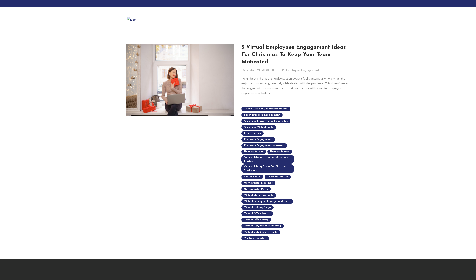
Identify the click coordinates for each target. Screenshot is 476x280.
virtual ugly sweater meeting (262, 226)
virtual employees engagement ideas (267, 201)
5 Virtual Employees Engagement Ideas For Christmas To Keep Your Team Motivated (293, 55)
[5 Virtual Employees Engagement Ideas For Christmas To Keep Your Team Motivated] (180, 79)
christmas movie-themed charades (266, 121)
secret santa (252, 177)
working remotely (255, 238)
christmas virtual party (258, 127)
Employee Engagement (302, 70)
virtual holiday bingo (257, 207)
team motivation (277, 177)
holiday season (279, 151)
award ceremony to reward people (265, 109)
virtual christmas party (258, 195)
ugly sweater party (256, 189)
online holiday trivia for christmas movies (266, 159)
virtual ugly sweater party (260, 232)
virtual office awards (257, 213)
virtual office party (256, 220)
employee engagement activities (264, 145)
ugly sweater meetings (258, 183)
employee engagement (258, 139)
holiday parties (253, 151)
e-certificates (252, 133)
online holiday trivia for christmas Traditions (266, 168)
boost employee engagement (262, 115)
